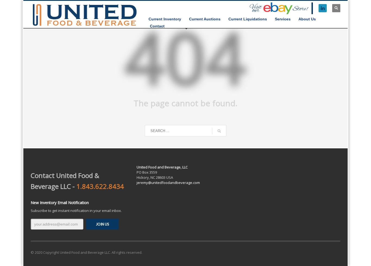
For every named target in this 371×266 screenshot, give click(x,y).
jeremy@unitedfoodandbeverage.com (168, 182)
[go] (219, 131)
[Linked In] (323, 8)
